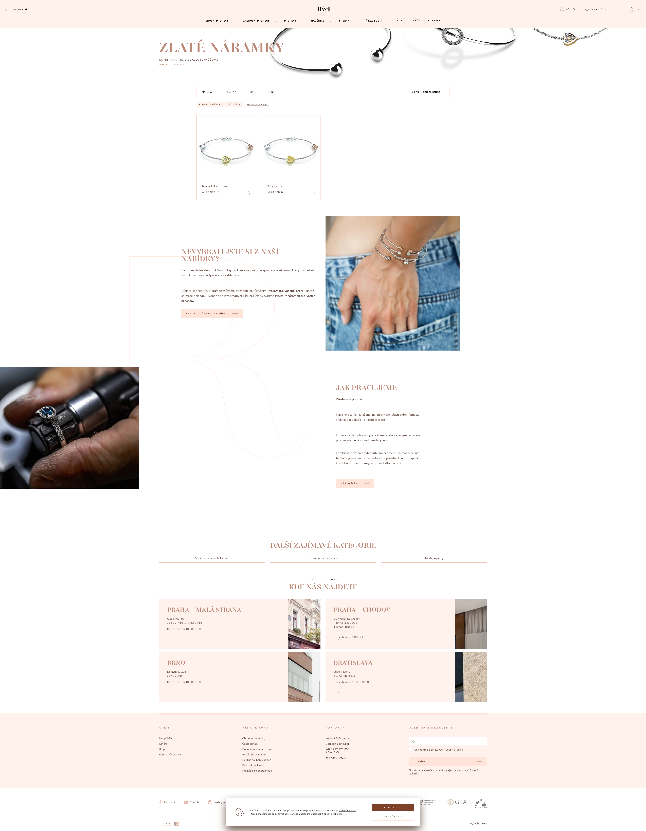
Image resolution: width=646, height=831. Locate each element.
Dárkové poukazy (252, 765)
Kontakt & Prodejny (337, 738)
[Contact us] (634, 826)
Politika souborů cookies (256, 760)
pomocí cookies (347, 810)
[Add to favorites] (248, 193)
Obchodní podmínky (253, 738)
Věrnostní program (170, 754)
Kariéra (163, 744)
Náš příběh (165, 738)
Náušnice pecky (434, 558)
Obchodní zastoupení (338, 744)
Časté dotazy (250, 744)
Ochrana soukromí (459, 770)
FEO (484, 823)
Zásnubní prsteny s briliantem (211, 558)
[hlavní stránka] (324, 12)
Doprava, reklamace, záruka (258, 749)
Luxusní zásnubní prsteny (323, 558)
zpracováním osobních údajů (447, 750)
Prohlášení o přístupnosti (257, 771)
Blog (162, 749)
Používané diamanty (254, 754)
